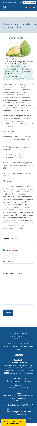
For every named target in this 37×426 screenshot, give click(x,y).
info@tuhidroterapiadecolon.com (18, 381)
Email (9, 262)
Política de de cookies (18, 333)
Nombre (10, 238)
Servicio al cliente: (11, 405)
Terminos (14, 414)
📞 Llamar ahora (29, 2)
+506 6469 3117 (26, 405)
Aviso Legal (18, 338)
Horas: (18, 393)
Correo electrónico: (18, 378)
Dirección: (19, 385)
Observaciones (12, 273)
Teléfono (10, 250)
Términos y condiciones (18, 336)
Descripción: (18, 360)
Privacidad (22, 414)
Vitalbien (18, 354)
